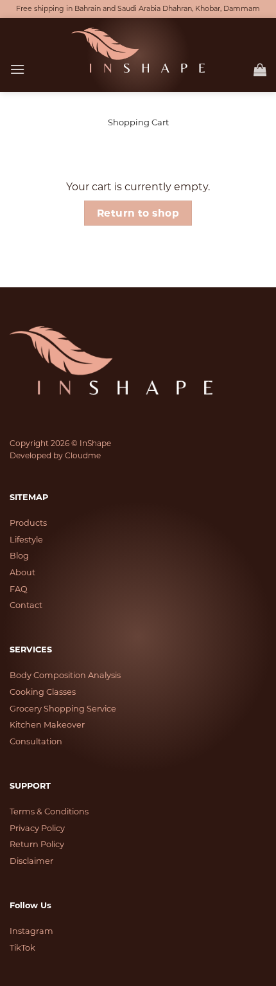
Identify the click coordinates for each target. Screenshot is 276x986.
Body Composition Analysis (65, 675)
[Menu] (17, 69)
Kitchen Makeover (47, 725)
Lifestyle (26, 539)
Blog (19, 555)
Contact (26, 605)
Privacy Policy (37, 828)
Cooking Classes (43, 692)
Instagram (31, 931)
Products (28, 523)
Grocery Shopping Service (63, 708)
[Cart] (260, 69)
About (22, 572)
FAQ (19, 589)
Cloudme (83, 455)
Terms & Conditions (49, 811)
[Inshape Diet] (138, 50)
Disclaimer (31, 861)
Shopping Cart (138, 122)
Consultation (36, 741)
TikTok (22, 948)
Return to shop (138, 213)
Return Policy (37, 844)
